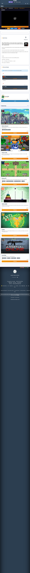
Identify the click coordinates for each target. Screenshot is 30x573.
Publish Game (10, 282)
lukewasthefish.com (22, 8)
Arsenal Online (4, 255)
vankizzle (5, 86)
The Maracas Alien (4, 152)
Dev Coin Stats (4, 285)
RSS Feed (10, 283)
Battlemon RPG (4, 178)
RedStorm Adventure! (5, 126)
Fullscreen (15, 26)
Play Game (15, 158)
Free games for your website (11, 281)
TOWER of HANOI (4, 204)
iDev (5, 76)
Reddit (19, 28)
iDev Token (14, 282)
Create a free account (14, 70)
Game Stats (11, 285)
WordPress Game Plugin (19, 281)
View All (28, 105)
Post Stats (16, 285)
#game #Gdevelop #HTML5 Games (6, 129)
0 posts (7, 97)
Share (8, 28)
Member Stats (23, 285)
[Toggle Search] (27, 3)
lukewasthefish (16, 8)
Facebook (16, 28)
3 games (6, 97)
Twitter (12, 28)
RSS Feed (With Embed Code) (17, 283)
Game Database (19, 282)
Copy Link (23, 28)
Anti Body (3, 229)
